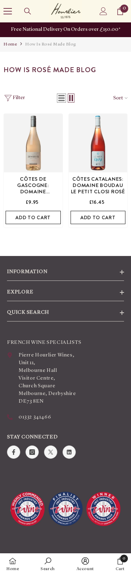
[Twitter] (50, 452)
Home (10, 44)
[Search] (27, 11)
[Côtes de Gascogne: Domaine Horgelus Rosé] (33, 143)
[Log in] (103, 11)
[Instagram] (32, 452)
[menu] (7, 11)
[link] (48, 564)
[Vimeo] (69, 452)
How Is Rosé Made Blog (50, 44)
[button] (61, 98)
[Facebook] (13, 452)
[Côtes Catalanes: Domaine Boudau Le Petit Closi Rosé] (98, 143)
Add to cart (33, 217)
